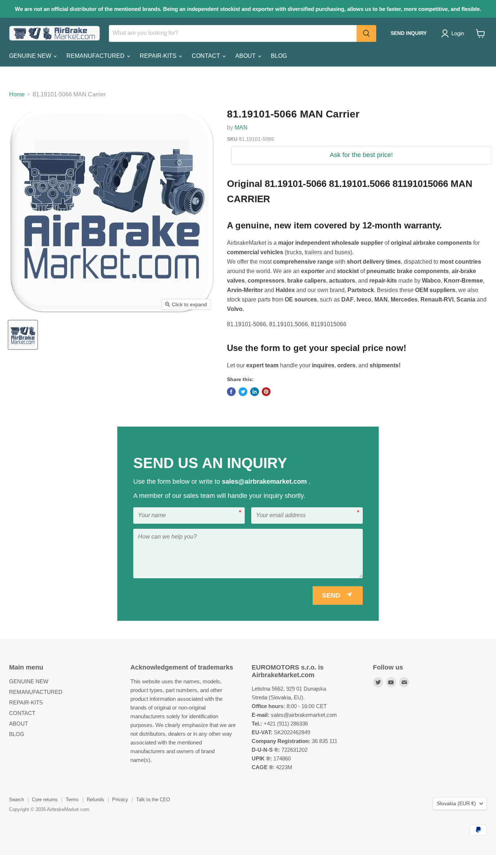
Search (16, 799)
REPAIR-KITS (159, 56)
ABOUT (246, 56)
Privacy (120, 799)
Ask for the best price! (361, 155)
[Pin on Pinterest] (266, 391)
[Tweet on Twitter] (243, 391)
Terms (72, 799)
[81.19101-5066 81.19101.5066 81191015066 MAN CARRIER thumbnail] (22, 334)
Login (457, 33)
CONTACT (206, 56)
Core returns (45, 799)
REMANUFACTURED (96, 56)
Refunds (95, 799)
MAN (241, 127)
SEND (331, 595)
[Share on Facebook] (231, 391)
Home (17, 94)
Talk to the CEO (153, 799)
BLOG (279, 56)
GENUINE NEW (31, 56)
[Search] (366, 33)
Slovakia (456, 803)
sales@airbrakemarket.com (265, 481)
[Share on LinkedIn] (254, 391)
